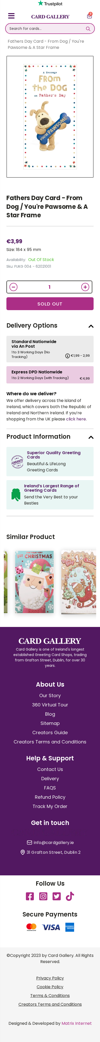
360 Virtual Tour (50, 705)
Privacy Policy (50, 978)
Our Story (50, 695)
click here (76, 419)
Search (88, 28)
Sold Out (50, 304)
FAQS (50, 788)
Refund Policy (50, 797)
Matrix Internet (77, 1023)
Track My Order (50, 806)
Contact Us (50, 769)
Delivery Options (31, 325)
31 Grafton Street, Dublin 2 (54, 852)
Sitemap (50, 723)
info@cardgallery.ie (54, 843)
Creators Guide (50, 732)
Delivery (50, 778)
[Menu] (11, 16)
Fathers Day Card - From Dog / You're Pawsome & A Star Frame (47, 206)
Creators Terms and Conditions (50, 742)
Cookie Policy (50, 987)
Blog (50, 714)
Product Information (38, 436)
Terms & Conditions (50, 996)
